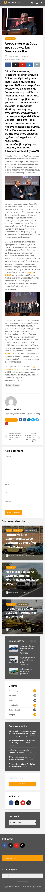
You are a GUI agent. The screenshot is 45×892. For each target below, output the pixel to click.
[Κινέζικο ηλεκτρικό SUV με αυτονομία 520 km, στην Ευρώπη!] (13, 660)
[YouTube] (22, 802)
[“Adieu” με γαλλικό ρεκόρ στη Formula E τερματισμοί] (22, 617)
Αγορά (9, 530)
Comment (8, 456)
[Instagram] (17, 802)
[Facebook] (11, 802)
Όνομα (7, 484)
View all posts (11, 420)
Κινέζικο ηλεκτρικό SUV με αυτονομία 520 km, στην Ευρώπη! (27, 660)
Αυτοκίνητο (18, 530)
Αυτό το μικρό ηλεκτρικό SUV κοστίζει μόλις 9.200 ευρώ (27, 648)
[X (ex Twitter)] (28, 802)
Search (23, 784)
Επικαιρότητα (10, 38)
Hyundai (16, 385)
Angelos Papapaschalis (16, 555)
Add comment (10, 59)
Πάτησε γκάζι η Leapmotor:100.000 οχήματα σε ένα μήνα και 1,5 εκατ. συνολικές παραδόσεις (22, 733)
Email (6, 493)
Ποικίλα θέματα (22, 604)
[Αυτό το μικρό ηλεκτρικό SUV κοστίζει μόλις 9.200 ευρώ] (13, 648)
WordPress (37, 887)
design (8, 385)
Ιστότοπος (8, 501)
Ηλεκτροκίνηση (30, 530)
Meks (24, 887)
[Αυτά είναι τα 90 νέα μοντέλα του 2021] (13, 671)
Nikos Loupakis (13, 56)
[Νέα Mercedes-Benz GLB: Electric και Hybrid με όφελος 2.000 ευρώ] (22, 580)
